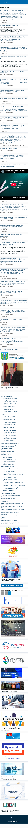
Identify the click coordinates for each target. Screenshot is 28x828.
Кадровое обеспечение (7, 448)
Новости (3, 103)
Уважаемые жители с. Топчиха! (8, 148)
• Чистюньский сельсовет (9, 441)
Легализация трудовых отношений (9, 449)
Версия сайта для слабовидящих (13, 585)
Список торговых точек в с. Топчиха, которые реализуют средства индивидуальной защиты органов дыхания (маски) (12, 283)
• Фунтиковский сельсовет (9, 438)
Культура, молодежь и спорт (8, 491)
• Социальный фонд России (10, 488)
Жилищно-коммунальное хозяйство (10, 443)
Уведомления (4, 22)
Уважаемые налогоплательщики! (9, 25)
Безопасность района (6, 266)
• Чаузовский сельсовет (9, 440)
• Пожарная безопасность (9, 400)
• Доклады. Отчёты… (8, 463)
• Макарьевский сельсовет (9, 419)
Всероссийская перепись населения (10, 512)
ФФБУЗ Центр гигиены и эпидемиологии (13, 468)
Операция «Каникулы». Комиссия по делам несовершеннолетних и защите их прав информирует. (12, 227)
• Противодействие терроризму (10, 401)
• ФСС (4, 483)
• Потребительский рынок (9, 459)
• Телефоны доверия (8, 412)
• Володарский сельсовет (9, 424)
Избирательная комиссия (7, 446)
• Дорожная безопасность (9, 406)
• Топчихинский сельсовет (9, 417)
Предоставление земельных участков (10, 145)
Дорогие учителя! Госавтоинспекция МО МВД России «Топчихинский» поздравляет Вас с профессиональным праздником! (12, 127)
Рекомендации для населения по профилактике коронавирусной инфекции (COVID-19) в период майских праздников (13, 302)
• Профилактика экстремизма (10, 411)
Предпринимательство (6, 457)
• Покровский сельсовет (9, 416)
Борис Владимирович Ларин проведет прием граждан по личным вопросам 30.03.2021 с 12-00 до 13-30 (13, 49)
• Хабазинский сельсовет (9, 421)
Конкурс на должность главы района (10, 520)
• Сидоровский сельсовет (9, 437)
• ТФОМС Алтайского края (9, 477)
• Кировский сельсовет (8, 427)
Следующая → (14, 349)
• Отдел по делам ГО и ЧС (9, 403)
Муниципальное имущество (8, 451)
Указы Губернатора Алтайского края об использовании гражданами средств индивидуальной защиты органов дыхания (12, 292)
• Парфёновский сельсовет (9, 432)
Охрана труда (4, 501)
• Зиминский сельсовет (8, 425)
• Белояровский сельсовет (9, 422)
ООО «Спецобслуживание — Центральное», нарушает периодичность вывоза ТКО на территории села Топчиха (12, 157)
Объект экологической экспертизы (11, 495)
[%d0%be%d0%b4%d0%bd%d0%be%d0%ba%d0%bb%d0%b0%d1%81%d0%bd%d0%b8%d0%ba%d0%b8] (6, 593)
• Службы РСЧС (7, 408)
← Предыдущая (4, 349)
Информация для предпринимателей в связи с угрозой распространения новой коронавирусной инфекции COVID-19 (13, 311)
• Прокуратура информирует (10, 472)
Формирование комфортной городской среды (12, 509)
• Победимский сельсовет (9, 435)
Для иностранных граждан (7, 523)
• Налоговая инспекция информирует (9, 33)
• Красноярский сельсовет (9, 430)
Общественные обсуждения (8, 493)
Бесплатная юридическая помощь (9, 496)
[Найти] (26, 2)
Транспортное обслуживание (8, 498)
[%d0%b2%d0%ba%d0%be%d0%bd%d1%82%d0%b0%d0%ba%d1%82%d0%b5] (2, 593)
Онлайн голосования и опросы (8, 518)
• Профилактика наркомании (10, 398)
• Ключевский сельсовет (9, 429)
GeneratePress (16, 821)
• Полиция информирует (9, 471)
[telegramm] (9, 593)
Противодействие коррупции (8, 461)
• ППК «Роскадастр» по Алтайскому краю (13, 482)
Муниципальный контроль (7, 500)
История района (5, 395)
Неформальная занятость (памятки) (10, 522)
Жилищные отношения (7, 511)
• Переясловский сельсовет (10, 433)
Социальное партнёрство (7, 464)
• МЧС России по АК (8, 409)
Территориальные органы (7, 466)
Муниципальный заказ (6, 456)
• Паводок (5, 404)
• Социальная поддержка (7, 490)
